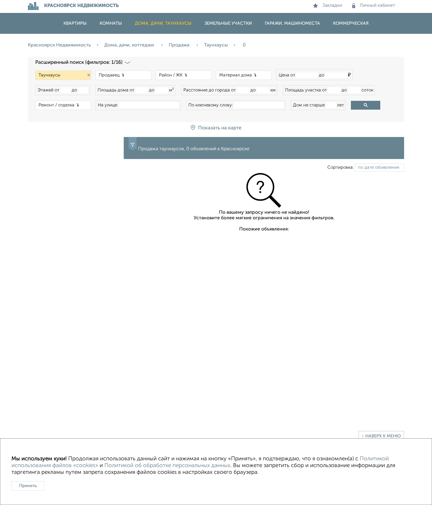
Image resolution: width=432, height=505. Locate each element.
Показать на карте (219, 128)
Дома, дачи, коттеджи (129, 45)
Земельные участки (228, 23)
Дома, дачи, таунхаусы (163, 23)
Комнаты (111, 23)
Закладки (332, 5)
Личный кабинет (377, 5)
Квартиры (75, 23)
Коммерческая (351, 23)
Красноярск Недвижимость (59, 45)
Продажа (179, 45)
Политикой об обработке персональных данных (167, 465)
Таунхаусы (216, 45)
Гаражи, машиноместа (292, 23)
